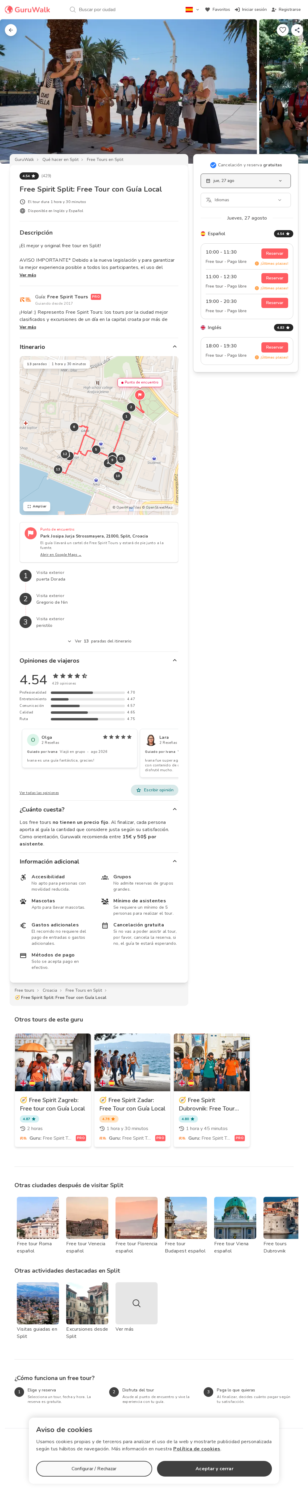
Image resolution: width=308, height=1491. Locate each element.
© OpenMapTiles (126, 507)
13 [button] (58, 469)
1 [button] (126, 416)
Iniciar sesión (254, 9)
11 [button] (121, 458)
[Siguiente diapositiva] (293, 91)
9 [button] (112, 460)
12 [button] (65, 454)
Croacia (50, 990)
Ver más (28, 275)
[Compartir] (297, 30)
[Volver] (11, 30)
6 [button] (74, 427)
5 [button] (96, 449)
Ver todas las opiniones (39, 793)
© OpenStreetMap (157, 507)
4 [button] (108, 463)
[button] (139, 395)
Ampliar (40, 506)
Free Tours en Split (105, 159)
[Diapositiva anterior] (14, 91)
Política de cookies (196, 1449)
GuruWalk (24, 159)
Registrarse (290, 9)
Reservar (274, 253)
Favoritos (221, 9)
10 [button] (118, 476)
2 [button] (131, 407)
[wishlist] (283, 30)
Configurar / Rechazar (94, 1468)
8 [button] (69, 456)
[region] (99, 435)
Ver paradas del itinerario (103, 641)
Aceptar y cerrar (214, 1468)
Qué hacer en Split (60, 159)
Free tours (24, 990)
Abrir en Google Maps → (61, 555)
